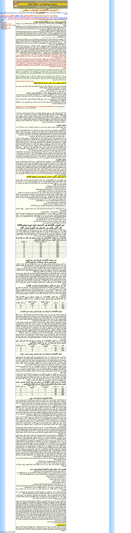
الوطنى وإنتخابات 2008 (6, 27)
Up (1, 21)
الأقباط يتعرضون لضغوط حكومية (8, 25)
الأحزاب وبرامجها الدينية (6, 23)
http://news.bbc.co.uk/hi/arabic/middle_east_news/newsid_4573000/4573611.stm (36, 106)
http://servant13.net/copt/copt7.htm (25, 81)
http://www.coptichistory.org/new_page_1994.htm (44, 15)
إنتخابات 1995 (4, 22)
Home (2, 20)
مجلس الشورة (4, 26)
